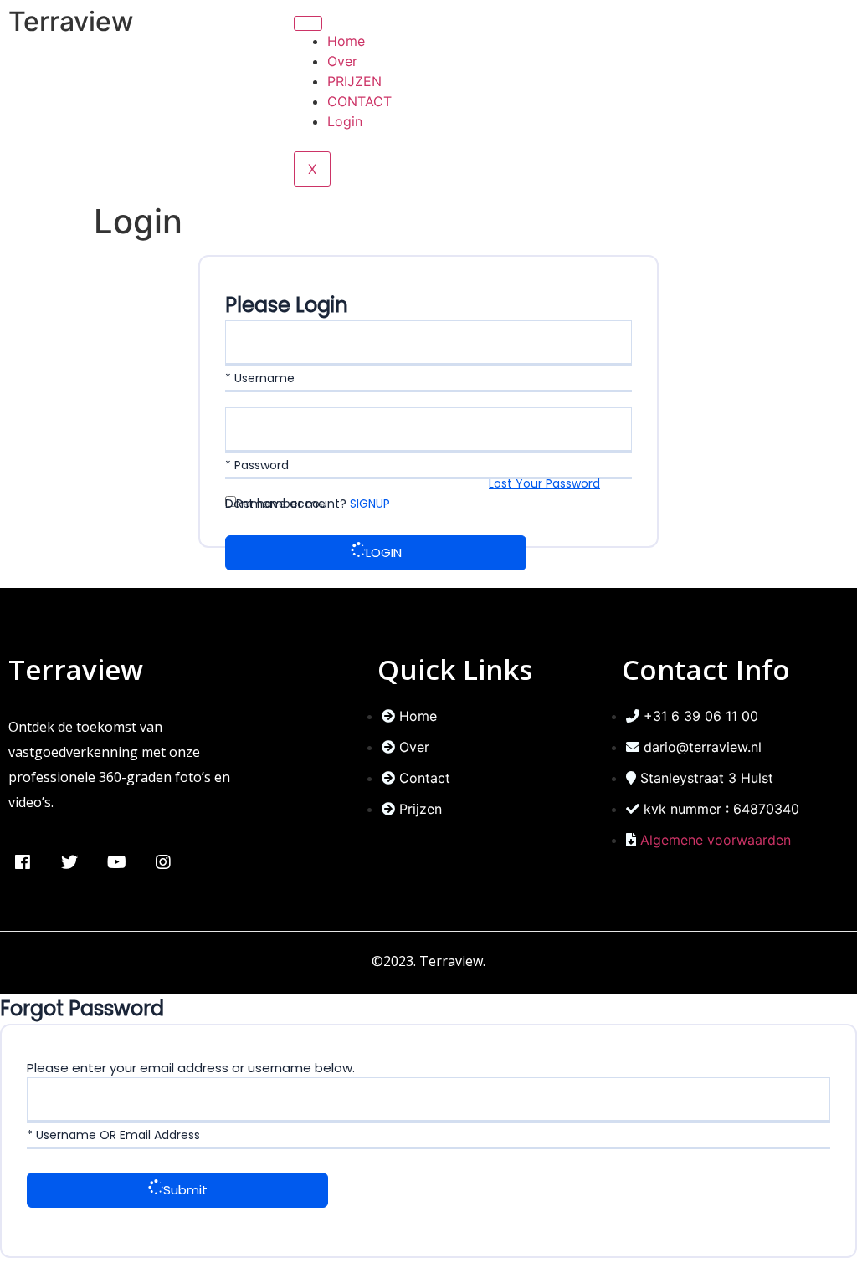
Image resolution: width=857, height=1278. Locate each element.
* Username (260, 378)
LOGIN (384, 552)
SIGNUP (370, 503)
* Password (257, 465)
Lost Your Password (544, 483)
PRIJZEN (354, 81)
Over (342, 61)
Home (346, 41)
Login (344, 121)
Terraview (70, 21)
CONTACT (359, 101)
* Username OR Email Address (113, 1135)
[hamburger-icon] (308, 23)
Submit (185, 1190)
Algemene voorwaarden (715, 839)
